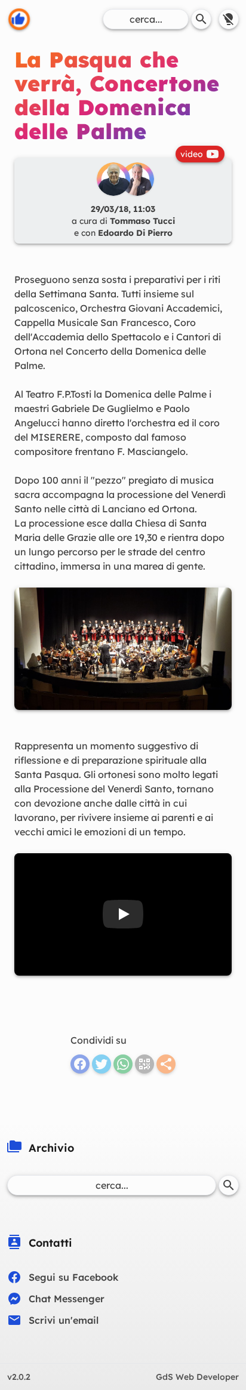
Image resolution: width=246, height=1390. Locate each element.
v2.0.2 (18, 1376)
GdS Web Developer (197, 1376)
